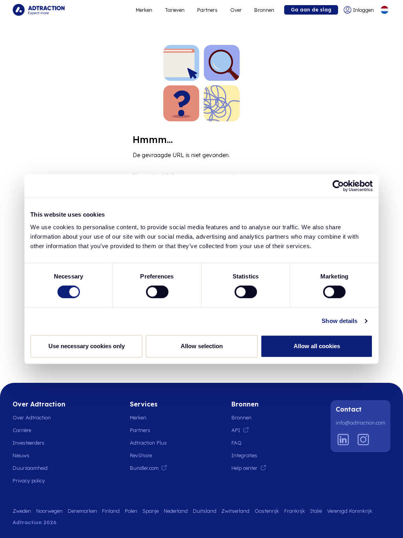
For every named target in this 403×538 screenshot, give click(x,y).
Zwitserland (235, 511)
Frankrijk (294, 511)
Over (236, 10)
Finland (111, 511)
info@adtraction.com (360, 422)
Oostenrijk (267, 511)
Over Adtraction (32, 417)
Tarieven (175, 10)
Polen (131, 511)
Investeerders (28, 443)
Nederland (176, 511)
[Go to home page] (39, 10)
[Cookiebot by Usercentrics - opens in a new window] (338, 186)
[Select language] (384, 10)
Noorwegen (49, 511)
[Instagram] (363, 439)
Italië (316, 511)
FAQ (236, 443)
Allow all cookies (317, 346)
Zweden (22, 511)
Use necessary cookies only (86, 346)
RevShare (141, 455)
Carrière (22, 430)
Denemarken (82, 511)
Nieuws (21, 455)
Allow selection (202, 346)
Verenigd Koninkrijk (349, 511)
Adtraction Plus (148, 443)
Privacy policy (29, 480)
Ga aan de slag (311, 9)
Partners (207, 10)
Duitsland (204, 511)
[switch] (157, 292)
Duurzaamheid (30, 468)
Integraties (244, 455)
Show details (339, 320)
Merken (144, 10)
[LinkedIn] (343, 439)
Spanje (150, 511)
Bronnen (264, 10)
